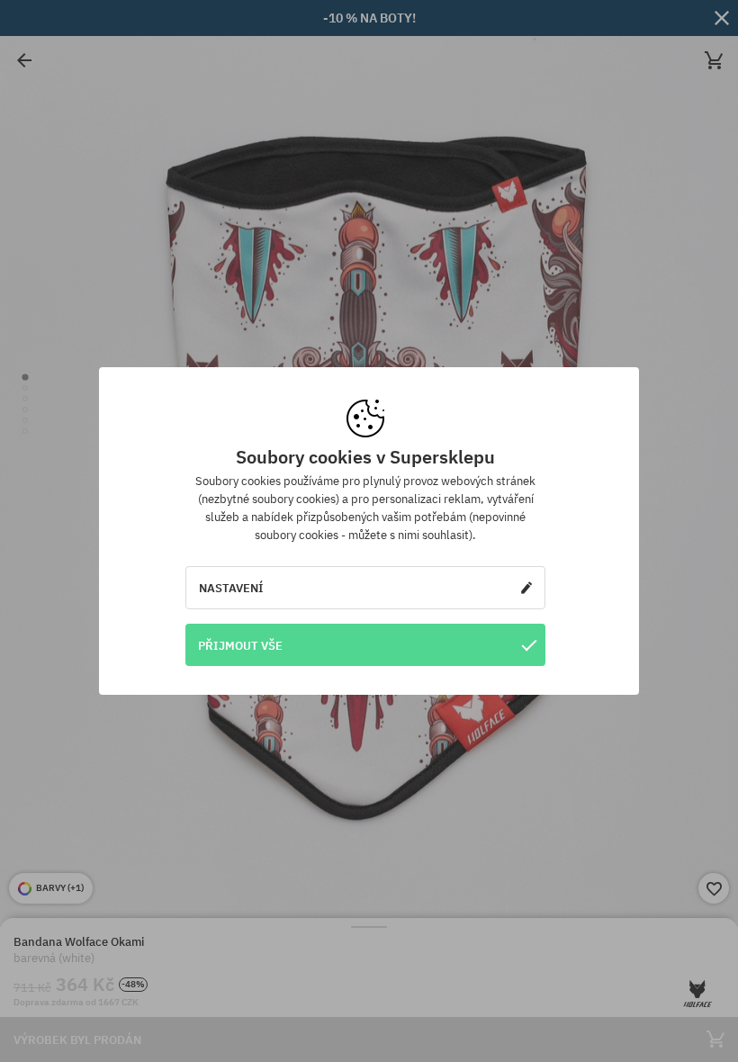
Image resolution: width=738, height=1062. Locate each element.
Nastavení (231, 588)
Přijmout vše (240, 645)
